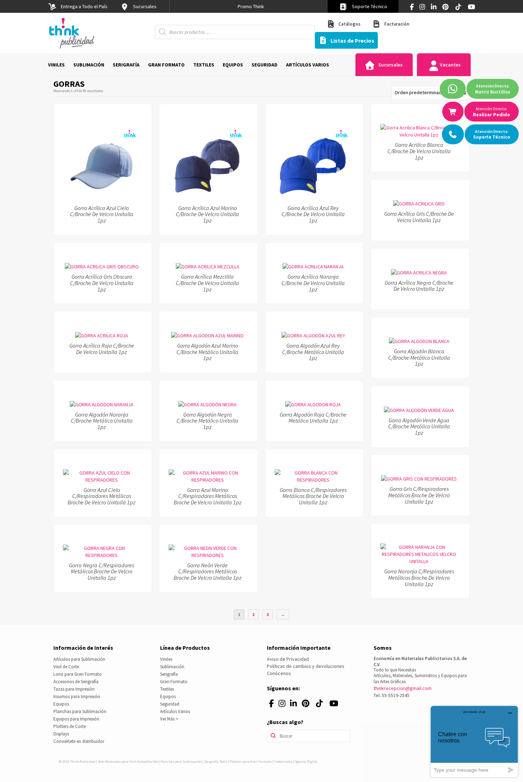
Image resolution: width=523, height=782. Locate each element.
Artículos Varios (175, 711)
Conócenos (279, 673)
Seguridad (169, 704)
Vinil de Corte (66, 667)
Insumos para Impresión (76, 696)
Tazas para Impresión (74, 689)
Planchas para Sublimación (79, 711)
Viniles (166, 659)
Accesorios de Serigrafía (76, 682)
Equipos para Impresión (76, 719)
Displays (61, 734)
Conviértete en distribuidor (78, 741)
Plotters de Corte (69, 726)
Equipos (61, 704)
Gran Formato (173, 682)
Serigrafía (169, 674)
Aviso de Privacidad (288, 659)
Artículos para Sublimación (79, 659)
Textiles (167, 689)
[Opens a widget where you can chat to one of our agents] (474, 741)
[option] (251, 6)
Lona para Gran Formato (77, 674)
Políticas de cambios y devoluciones (305, 666)
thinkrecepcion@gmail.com (403, 688)
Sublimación (172, 667)
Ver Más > (169, 719)
